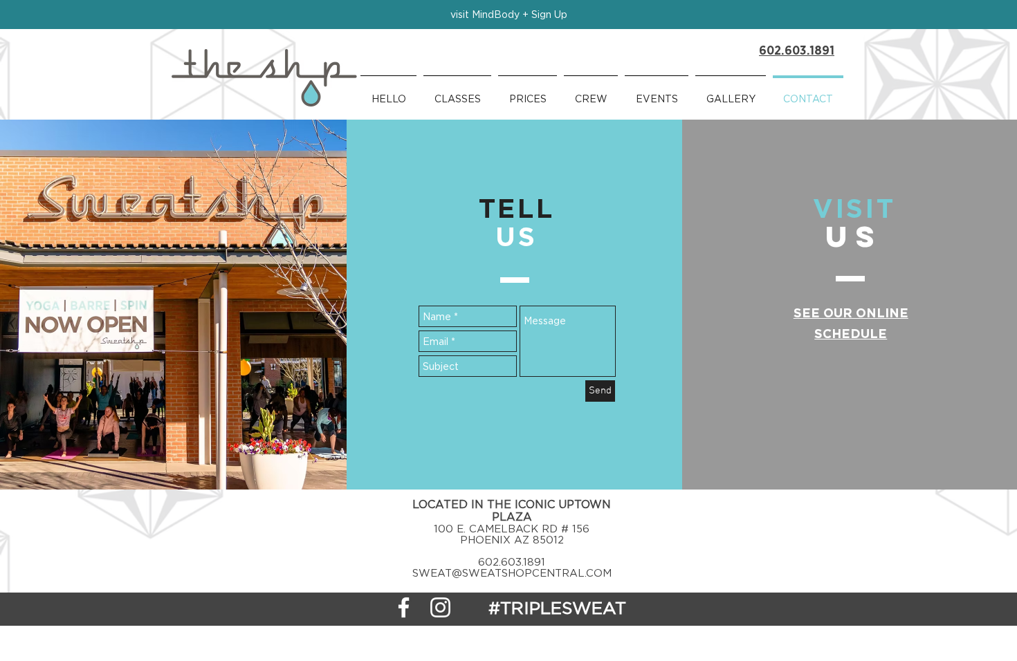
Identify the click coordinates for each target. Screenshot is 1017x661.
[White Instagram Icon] (440, 607)
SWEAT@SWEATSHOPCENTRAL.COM (512, 572)
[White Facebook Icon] (403, 607)
